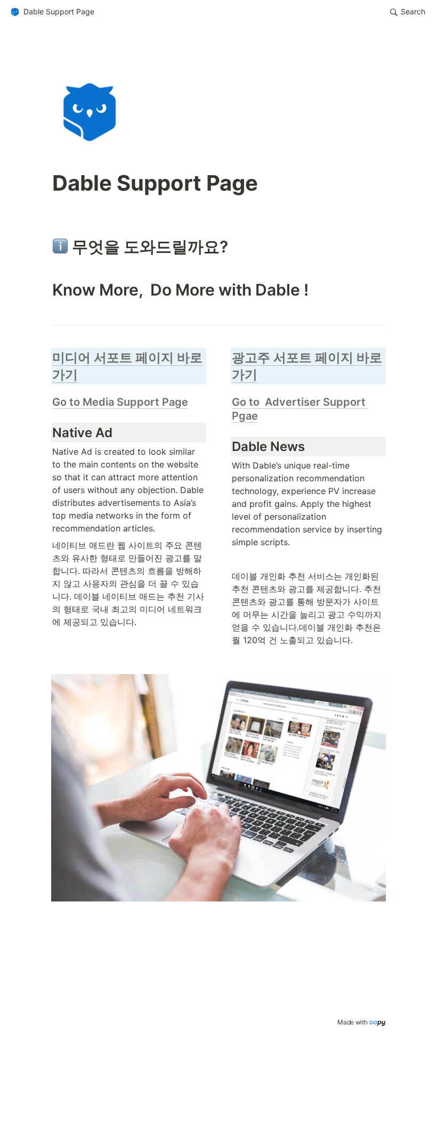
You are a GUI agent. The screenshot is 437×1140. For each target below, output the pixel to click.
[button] (52, 12)
